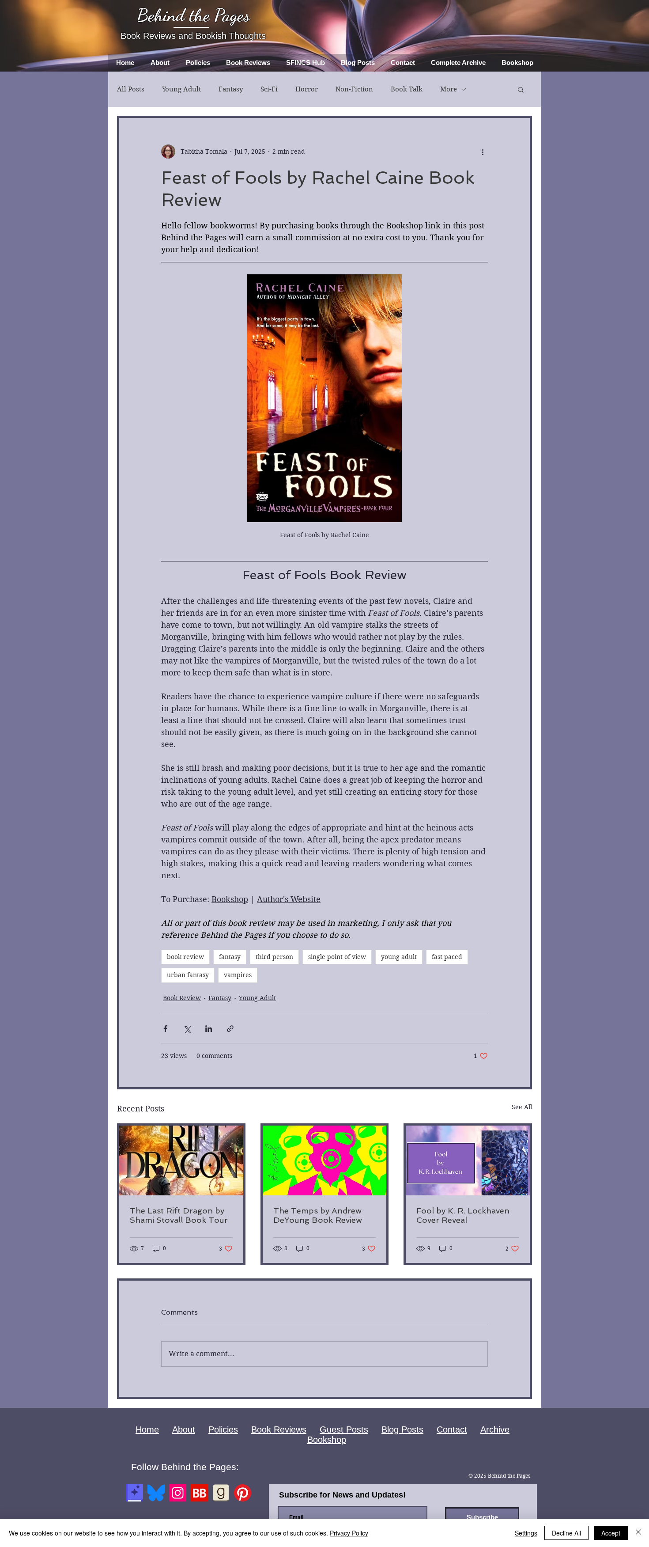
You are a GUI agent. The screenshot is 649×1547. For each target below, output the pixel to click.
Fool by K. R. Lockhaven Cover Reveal (462, 1215)
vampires (238, 975)
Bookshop (326, 1440)
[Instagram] (177, 1493)
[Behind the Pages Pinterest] (242, 1493)
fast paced (447, 957)
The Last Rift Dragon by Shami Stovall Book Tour (179, 1215)
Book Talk (407, 89)
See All (522, 1107)
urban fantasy (188, 975)
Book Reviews (278, 1429)
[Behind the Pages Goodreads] (221, 1493)
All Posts (130, 89)
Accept (610, 1532)
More (448, 89)
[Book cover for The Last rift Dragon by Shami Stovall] (181, 1160)
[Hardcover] (134, 1493)
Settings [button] (526, 1532)
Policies (223, 1429)
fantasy (230, 957)
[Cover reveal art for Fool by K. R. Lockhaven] (468, 1160)
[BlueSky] (156, 1493)
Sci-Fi (269, 89)
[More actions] (482, 151)
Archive (494, 1429)
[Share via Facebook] (165, 1028)
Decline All (566, 1532)
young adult (399, 957)
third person (274, 957)
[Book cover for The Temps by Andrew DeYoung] (325, 1160)
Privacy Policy (349, 1532)
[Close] (638, 1533)
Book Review (182, 998)
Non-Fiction (354, 89)
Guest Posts (344, 1429)
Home (147, 1429)
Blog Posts (402, 1429)
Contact (452, 1429)
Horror (306, 89)
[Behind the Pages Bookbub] (199, 1493)
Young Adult (181, 89)
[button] (521, 89)
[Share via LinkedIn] (208, 1028)
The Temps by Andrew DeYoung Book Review (317, 1215)
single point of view (337, 957)
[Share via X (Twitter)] (187, 1028)
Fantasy (231, 89)
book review (185, 957)
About (183, 1429)
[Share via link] (230, 1028)
